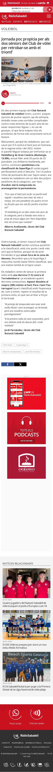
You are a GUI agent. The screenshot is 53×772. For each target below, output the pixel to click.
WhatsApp (47, 764)
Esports (13, 93)
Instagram (6, 764)
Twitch (33, 764)
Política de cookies (22, 747)
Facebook (19, 764)
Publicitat (8, 747)
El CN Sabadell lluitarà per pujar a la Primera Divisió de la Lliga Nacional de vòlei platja (26, 688)
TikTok (26, 764)
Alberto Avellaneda (12, 351)
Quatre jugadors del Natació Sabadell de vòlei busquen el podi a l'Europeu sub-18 (25, 604)
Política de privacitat (41, 747)
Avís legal (48, 743)
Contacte (6, 743)
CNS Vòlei (7, 345)
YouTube (40, 764)
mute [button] (49, 103)
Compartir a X (20, 364)
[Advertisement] (26, 497)
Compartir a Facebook (7, 364)
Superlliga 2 (22, 345)
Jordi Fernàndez (32, 351)
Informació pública (33, 743)
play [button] (3, 103)
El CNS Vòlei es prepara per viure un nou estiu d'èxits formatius (25, 646)
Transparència (18, 743)
